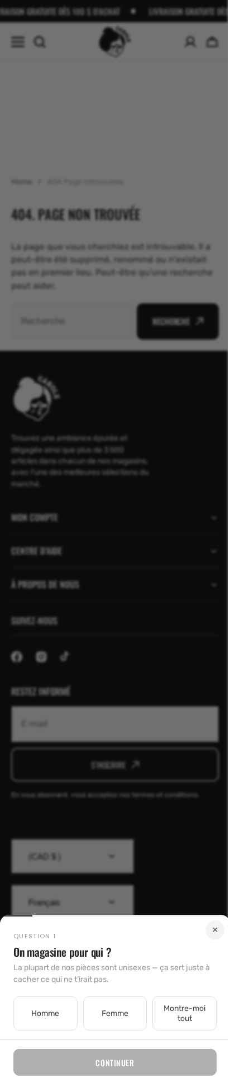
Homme (44, 1013)
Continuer (111, 1062)
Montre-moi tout (178, 1013)
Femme (110, 1013)
